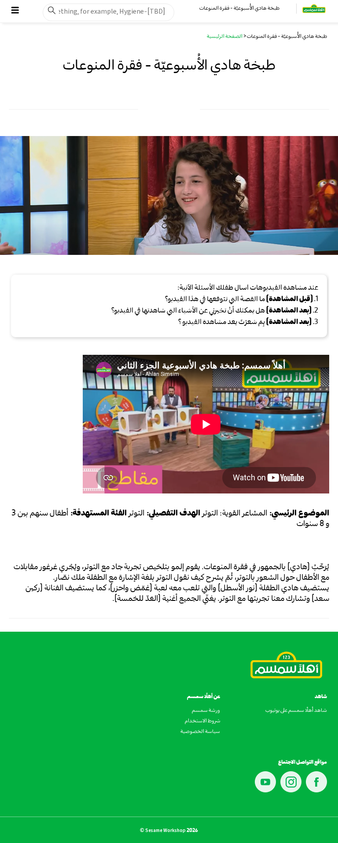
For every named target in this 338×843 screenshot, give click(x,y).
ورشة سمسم (206, 711)
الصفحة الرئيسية (224, 37)
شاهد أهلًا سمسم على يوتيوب (296, 711)
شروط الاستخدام (202, 721)
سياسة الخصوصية (200, 732)
